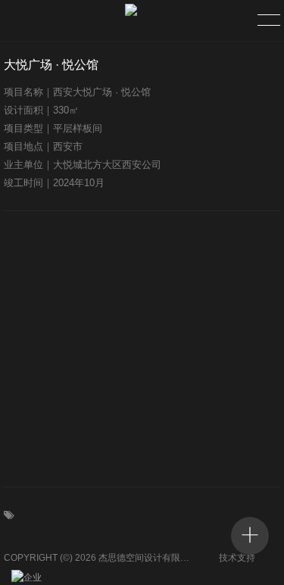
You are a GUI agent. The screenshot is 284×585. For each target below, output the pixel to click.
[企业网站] (30, 577)
